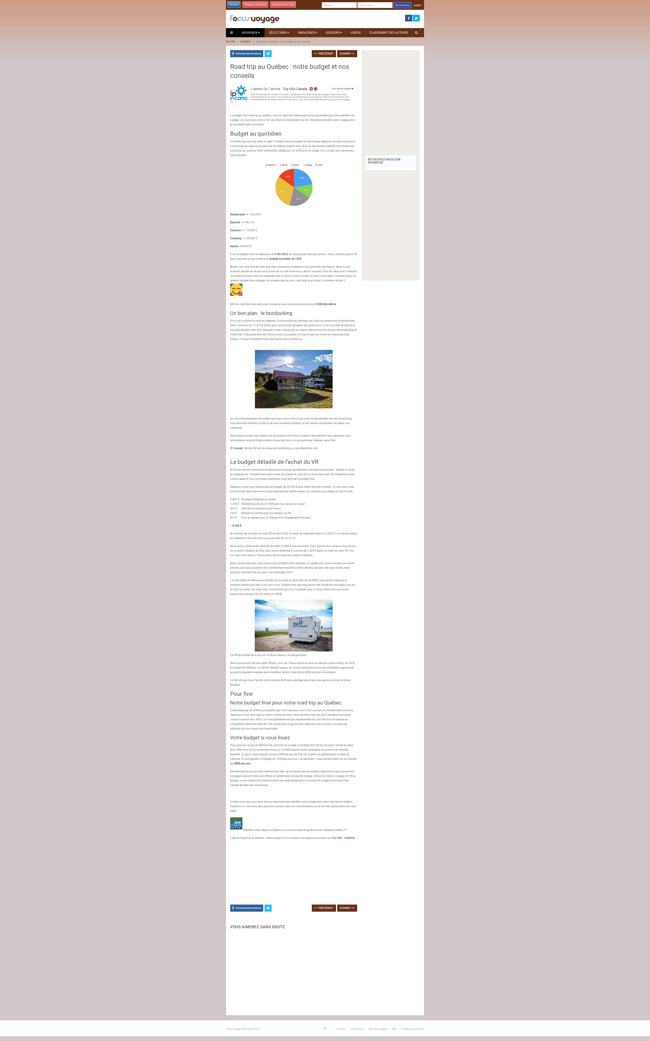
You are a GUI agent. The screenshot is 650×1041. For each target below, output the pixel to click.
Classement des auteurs (388, 32)
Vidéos (356, 32)
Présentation (357, 1029)
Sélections (278, 32)
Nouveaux (250, 32)
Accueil (234, 4)
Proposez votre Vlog (283, 4)
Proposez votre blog (255, 4)
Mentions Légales (378, 1029)
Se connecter (402, 5)
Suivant (345, 53)
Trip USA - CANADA (343, 838)
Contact (341, 1029)
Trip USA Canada (295, 89)
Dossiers (333, 32)
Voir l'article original (341, 88)
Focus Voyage (233, 1029)
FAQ (394, 1029)
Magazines (306, 32)
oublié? (417, 5)
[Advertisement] (293, 971)
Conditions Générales (412, 1029)
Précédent (325, 53)
